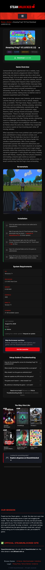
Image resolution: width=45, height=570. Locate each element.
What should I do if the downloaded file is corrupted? (21, 368)
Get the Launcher (22, 349)
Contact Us (35, 564)
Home (3, 22)
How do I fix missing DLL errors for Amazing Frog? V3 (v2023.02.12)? (21, 363)
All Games (19, 561)
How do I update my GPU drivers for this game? (19, 376)
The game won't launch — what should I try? (18, 380)
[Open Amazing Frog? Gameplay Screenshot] (22, 203)
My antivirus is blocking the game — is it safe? (19, 385)
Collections (37, 561)
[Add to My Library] (39, 48)
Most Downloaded (28, 561)
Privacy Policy (17, 564)
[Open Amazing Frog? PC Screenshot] (22, 180)
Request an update (29, 333)
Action (9, 22)
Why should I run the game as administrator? (18, 372)
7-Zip (10, 244)
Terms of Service (26, 564)
